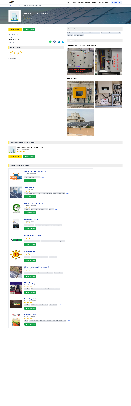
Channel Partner (103, 2)
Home (67, 2)
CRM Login (115, 2)
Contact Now (30, 29)
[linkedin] (59, 41)
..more (42, 177)
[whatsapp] (50, 41)
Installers (87, 2)
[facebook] (54, 41)
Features (73, 2)
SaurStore (81, 2)
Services (94, 2)
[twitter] (63, 41)
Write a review (14, 58)
